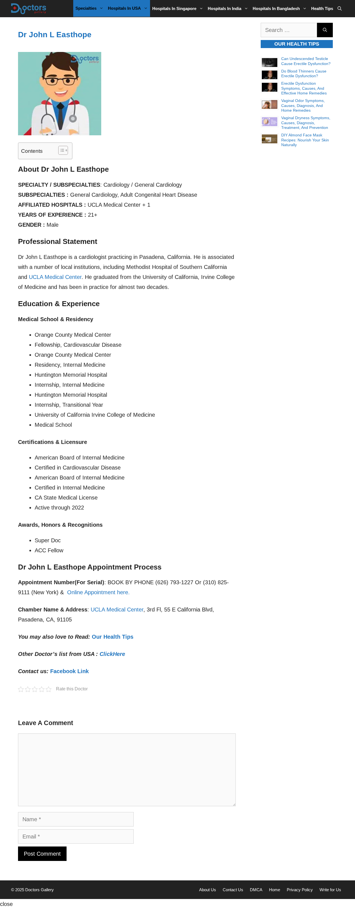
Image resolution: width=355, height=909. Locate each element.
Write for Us (330, 889)
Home (274, 889)
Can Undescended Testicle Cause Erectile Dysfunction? (306, 61)
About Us (207, 889)
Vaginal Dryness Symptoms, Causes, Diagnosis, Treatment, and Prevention (305, 123)
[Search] (325, 30)
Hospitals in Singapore (174, 8)
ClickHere (112, 654)
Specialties (86, 8)
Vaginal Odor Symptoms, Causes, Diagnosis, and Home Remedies (303, 105)
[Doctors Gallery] (28, 8)
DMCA (256, 889)
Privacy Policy (300, 889)
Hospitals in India (224, 8)
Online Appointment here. (98, 592)
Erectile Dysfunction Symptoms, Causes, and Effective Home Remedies (304, 88)
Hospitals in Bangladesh (276, 8)
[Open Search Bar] (339, 8)
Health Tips (322, 8)
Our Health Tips (112, 637)
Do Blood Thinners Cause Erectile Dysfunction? (303, 73)
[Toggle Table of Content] (60, 150)
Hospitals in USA (124, 8)
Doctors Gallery (39, 889)
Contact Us (233, 889)
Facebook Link (69, 671)
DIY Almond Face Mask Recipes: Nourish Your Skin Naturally (305, 140)
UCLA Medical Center (55, 277)
